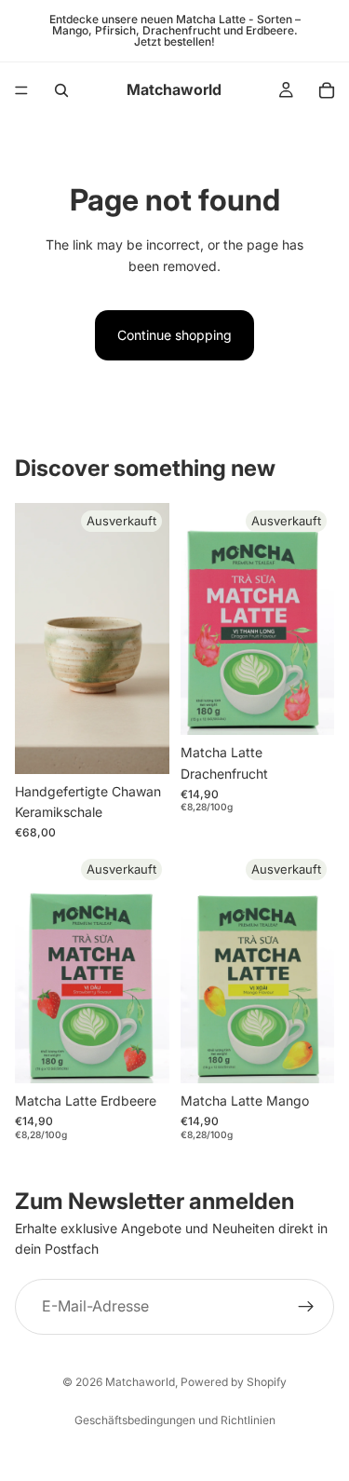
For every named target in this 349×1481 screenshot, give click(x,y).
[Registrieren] (306, 1306)
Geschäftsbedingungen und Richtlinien (174, 1420)
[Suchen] (61, 90)
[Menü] (21, 90)
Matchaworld (140, 1382)
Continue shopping (174, 335)
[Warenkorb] (326, 90)
